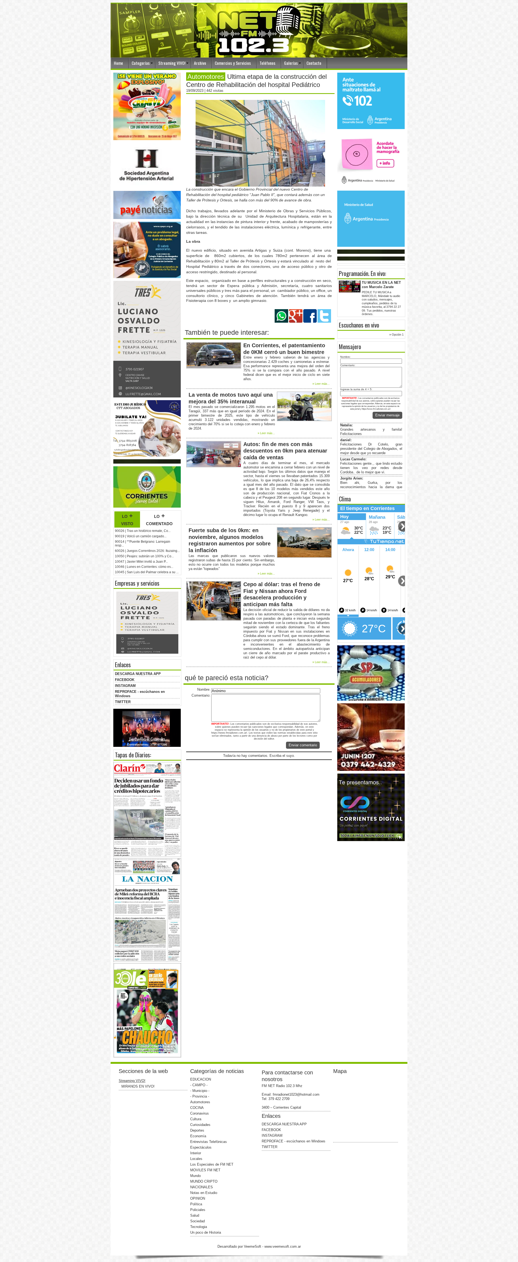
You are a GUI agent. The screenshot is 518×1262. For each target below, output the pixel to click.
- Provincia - (199, 1096)
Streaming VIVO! (171, 63)
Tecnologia (198, 1227)
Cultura (195, 1119)
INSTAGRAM (125, 686)
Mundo (195, 1176)
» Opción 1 (396, 334)
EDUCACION (200, 1079)
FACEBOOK (124, 680)
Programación (353, 273)
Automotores (200, 1102)
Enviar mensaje (387, 415)
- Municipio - (199, 1091)
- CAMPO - (198, 1085)
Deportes (197, 1130)
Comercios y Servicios (233, 63)
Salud (194, 1215)
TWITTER (123, 702)
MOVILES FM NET (205, 1170)
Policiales (197, 1210)
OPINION (197, 1198)
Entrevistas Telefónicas (208, 1142)
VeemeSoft (253, 1246)
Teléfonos (267, 63)
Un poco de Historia (205, 1232)
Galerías (291, 63)
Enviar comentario (303, 745)
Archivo (200, 63)
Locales (196, 1159)
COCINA (197, 1108)
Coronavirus (199, 1113)
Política (196, 1204)
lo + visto (127, 519)
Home (118, 63)
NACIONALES (201, 1187)
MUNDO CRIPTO (203, 1181)
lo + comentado (159, 519)
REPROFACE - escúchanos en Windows (293, 1141)
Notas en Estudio (203, 1193)
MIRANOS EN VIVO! (138, 1086)
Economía (198, 1136)
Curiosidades (200, 1125)
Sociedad (197, 1221)
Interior (195, 1153)
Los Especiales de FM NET (211, 1164)
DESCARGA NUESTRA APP (138, 674)
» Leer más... (321, 383)
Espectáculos (201, 1147)
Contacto (313, 63)
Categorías (141, 63)
